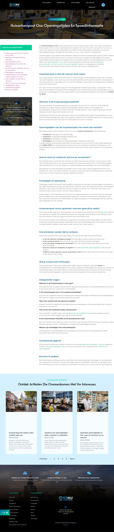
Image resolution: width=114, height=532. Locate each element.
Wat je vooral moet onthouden (16, 83)
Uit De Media (75, 2)
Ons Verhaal (90, 2)
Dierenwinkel (34, 500)
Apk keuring (34, 497)
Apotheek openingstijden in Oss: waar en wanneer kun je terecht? (91, 435)
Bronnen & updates (12, 89)
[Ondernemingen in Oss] (57, 473)
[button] (103, 5)
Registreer (92, 7)
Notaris (33, 506)
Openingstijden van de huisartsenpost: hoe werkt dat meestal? (16, 64)
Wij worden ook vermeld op (17, 525)
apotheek (103, 212)
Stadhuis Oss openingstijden (67, 64)
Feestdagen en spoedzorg (14, 72)
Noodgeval (12, 503)
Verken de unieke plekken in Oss (25, 478)
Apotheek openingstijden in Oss (92, 247)
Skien (32, 512)
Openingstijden (100, 34)
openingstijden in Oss (55, 62)
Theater (33, 515)
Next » (72, 459)
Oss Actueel (46, 2)
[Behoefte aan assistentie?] (88, 473)
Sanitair (33, 509)
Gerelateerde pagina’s (13, 87)
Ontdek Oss (61, 2)
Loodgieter (34, 503)
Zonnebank (34, 519)
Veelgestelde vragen (12, 85)
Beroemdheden (13, 509)
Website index (13, 522)
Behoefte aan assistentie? (89, 478)
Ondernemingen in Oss (56, 478)
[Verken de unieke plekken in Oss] (25, 473)
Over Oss (12, 497)
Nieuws (11, 500)
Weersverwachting (14, 506)
